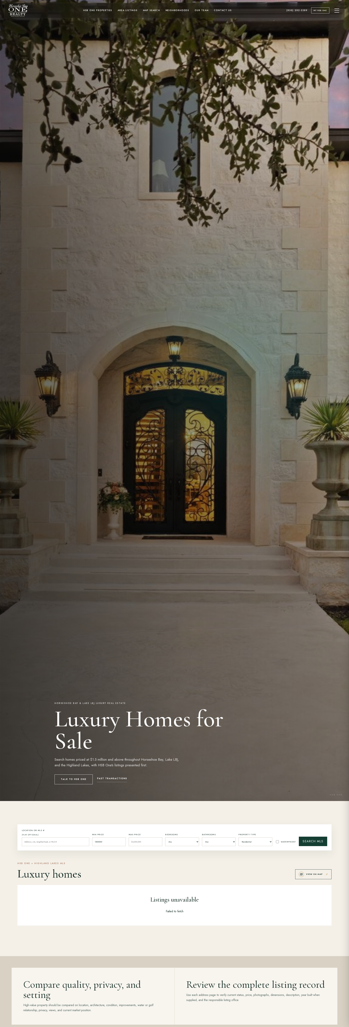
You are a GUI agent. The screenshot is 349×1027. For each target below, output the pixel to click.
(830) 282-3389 (296, 10)
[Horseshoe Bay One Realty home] (18, 10)
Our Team (201, 10)
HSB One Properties (97, 10)
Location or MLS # (33, 832)
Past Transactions (112, 778)
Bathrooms (209, 834)
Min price (98, 834)
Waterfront (288, 841)
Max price (135, 834)
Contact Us (223, 10)
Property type (247, 834)
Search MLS (313, 841)
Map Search (151, 10)
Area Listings (127, 10)
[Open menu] (337, 11)
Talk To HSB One (73, 779)
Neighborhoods (177, 10)
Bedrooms (171, 834)
